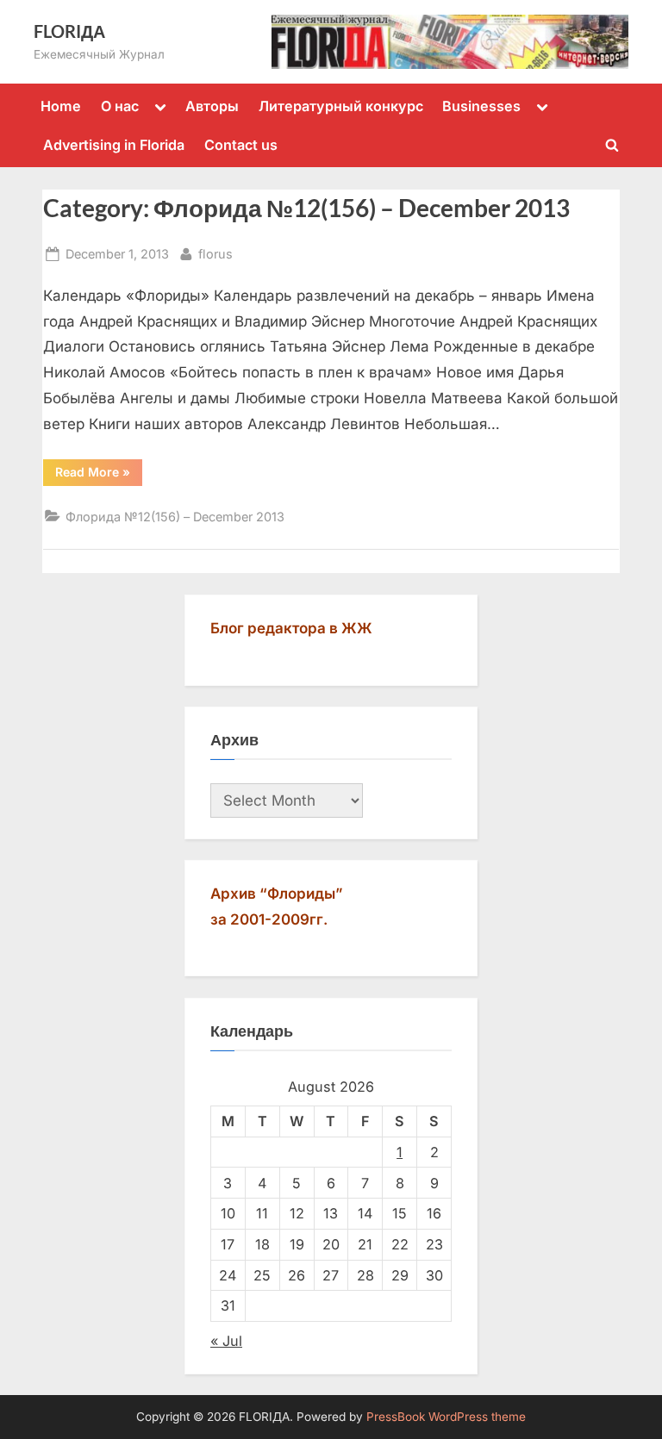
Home (61, 106)
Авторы (212, 106)
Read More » (92, 471)
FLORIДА (69, 31)
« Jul (226, 1340)
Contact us (241, 144)
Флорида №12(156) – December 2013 (175, 516)
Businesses (481, 106)
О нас (120, 106)
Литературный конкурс (341, 106)
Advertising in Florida (113, 144)
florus (215, 253)
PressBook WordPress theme (446, 1416)
